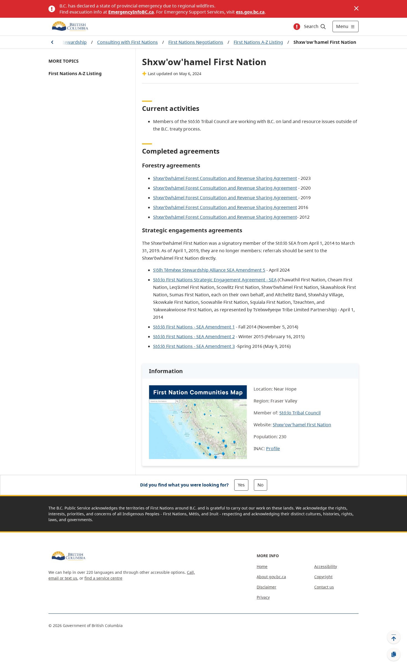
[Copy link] (393, 654)
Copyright (323, 576)
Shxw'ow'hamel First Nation (302, 425)
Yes (241, 485)
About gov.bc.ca (271, 576)
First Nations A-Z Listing (258, 42)
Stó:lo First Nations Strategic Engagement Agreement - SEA (215, 280)
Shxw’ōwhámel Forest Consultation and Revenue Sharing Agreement (225, 178)
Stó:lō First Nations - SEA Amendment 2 (194, 336)
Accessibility (325, 566)
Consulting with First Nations (127, 42)
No (260, 485)
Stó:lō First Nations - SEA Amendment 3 (194, 346)
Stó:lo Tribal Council (300, 413)
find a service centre (103, 578)
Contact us (324, 587)
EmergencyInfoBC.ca (131, 12)
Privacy (263, 597)
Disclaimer (266, 587)
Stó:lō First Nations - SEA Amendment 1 (194, 327)
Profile (273, 448)
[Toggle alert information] (296, 26)
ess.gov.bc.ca (250, 12)
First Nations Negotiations (195, 42)
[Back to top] (393, 637)
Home (262, 566)
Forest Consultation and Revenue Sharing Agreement (225, 207)
